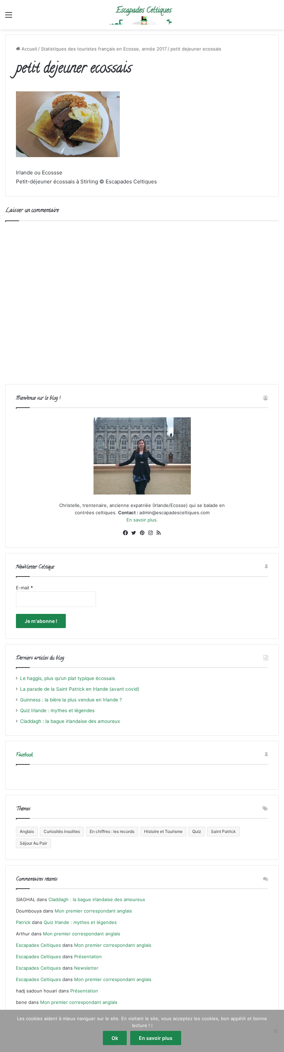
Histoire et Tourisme (163, 831)
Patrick (23, 922)
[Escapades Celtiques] (142, 15)
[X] (134, 533)
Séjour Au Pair (33, 843)
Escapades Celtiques (38, 945)
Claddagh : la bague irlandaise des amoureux (70, 721)
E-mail (24, 587)
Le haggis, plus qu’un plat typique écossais (67, 678)
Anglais (27, 831)
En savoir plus (155, 1038)
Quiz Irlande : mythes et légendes (57, 710)
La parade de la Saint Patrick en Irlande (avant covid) (79, 689)
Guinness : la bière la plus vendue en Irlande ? (71, 699)
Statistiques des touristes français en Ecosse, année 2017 (104, 49)
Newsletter (86, 968)
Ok (115, 1038)
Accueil (28, 49)
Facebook (24, 755)
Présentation (88, 956)
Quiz (196, 831)
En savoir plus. (142, 520)
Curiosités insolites (62, 831)
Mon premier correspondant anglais (93, 911)
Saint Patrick (223, 831)
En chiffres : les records (112, 831)
